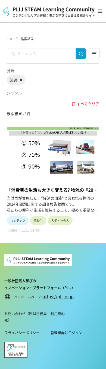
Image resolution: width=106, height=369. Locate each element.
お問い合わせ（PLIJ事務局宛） (25, 316)
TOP (10, 38)
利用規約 (58, 313)
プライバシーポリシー (22, 332)
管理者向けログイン (66, 332)
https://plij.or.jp (58, 296)
